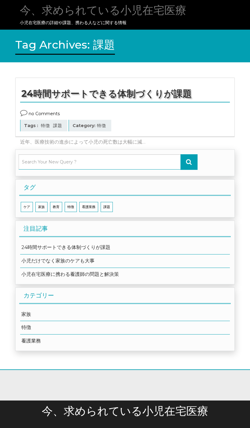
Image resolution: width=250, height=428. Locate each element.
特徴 (45, 125)
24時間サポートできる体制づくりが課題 (65, 247)
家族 (41, 207)
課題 (57, 125)
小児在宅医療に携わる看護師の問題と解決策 (70, 274)
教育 (56, 207)
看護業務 (88, 207)
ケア (26, 207)
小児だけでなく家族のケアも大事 (58, 261)
